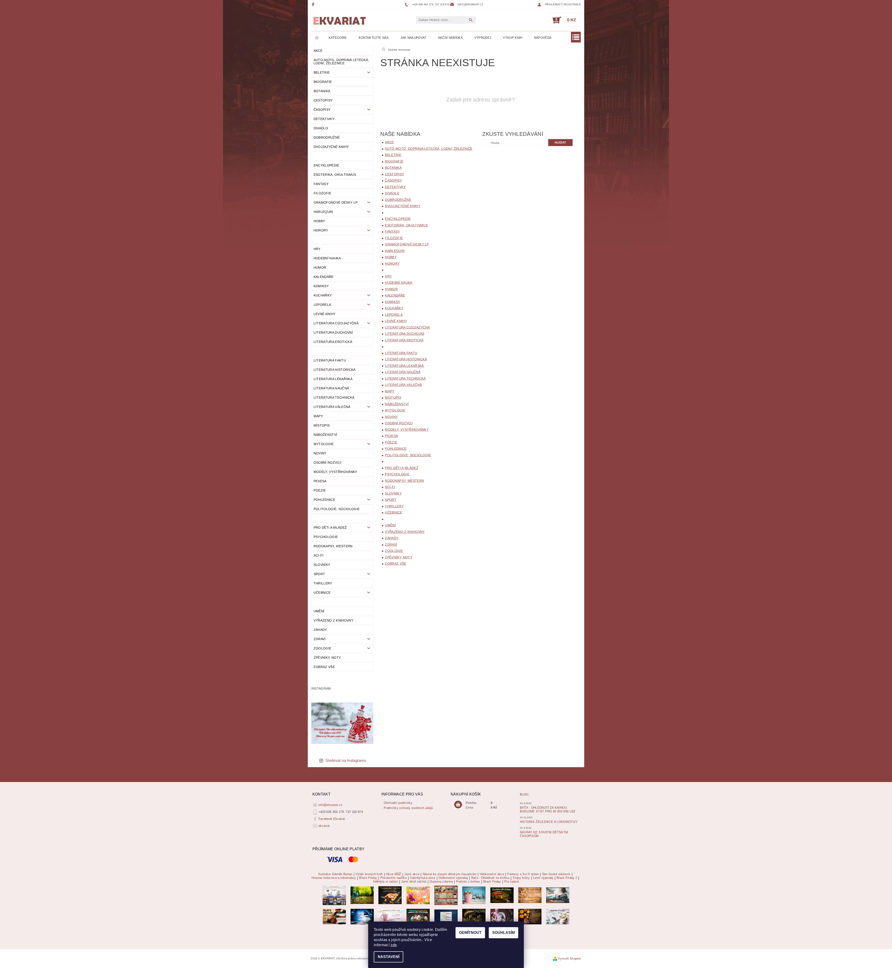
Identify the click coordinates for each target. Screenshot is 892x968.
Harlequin (323, 212)
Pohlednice (324, 500)
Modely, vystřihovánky (335, 472)
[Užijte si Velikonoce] (473, 895)
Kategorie (338, 37)
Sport (319, 574)
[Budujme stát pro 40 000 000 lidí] (446, 916)
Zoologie (322, 648)
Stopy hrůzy (521, 878)
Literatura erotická (333, 342)
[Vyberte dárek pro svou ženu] (390, 895)
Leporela (322, 304)
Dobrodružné (327, 137)
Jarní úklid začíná (413, 881)
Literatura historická (335, 370)
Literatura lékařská (333, 379)
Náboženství (325, 435)
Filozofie (322, 193)
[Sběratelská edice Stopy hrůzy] (473, 916)
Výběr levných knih (369, 874)
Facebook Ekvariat (331, 819)
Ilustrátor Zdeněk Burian (335, 874)
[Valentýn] (390, 916)
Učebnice (322, 592)
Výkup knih (512, 37)
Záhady (320, 630)
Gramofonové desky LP (335, 202)
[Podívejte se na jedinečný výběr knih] (362, 895)
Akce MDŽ (393, 874)
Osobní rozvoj (327, 462)
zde (393, 945)
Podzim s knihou (468, 881)
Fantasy (321, 184)
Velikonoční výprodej (453, 878)
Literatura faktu (330, 360)
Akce (318, 50)
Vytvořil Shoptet (569, 958)
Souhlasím (503, 933)
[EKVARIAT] (339, 21)
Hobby (319, 221)
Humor (320, 267)
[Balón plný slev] (529, 895)
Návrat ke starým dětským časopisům (450, 874)
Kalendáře (324, 277)
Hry (317, 249)
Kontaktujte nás (374, 37)
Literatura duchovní (333, 332)
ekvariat (324, 826)
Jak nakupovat (413, 37)
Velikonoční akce (492, 874)
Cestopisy (323, 100)
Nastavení (388, 957)
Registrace (572, 4)
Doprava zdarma (441, 881)
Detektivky (324, 119)
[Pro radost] (557, 916)
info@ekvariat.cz (330, 805)
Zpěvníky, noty (327, 657)
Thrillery (323, 583)
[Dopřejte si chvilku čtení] (446, 895)
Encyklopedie (326, 165)
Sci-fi (319, 555)
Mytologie (324, 444)
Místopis (322, 425)
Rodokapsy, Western (333, 546)
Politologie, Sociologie (337, 509)
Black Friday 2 (567, 878)
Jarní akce (411, 874)
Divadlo (321, 128)
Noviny (320, 453)
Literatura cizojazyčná (336, 323)
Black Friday (368, 878)
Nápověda (543, 37)
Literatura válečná (332, 407)
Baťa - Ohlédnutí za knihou (490, 878)
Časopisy (322, 109)
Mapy (318, 416)
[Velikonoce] (418, 916)
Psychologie (326, 537)
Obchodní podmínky (398, 803)
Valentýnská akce (422, 878)
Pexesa (320, 481)
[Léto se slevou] (502, 916)
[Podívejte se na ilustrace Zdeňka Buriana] (334, 895)
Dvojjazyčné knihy (331, 147)
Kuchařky (323, 295)
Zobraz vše (324, 667)
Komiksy (321, 286)
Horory (321, 230)
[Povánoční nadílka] (362, 916)
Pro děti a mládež (330, 527)
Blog (524, 794)
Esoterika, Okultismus (335, 174)
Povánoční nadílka (393, 878)
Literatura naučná (331, 388)
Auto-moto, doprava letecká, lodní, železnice (341, 61)
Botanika (322, 91)
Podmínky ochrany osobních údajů (408, 808)
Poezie (320, 490)
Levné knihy (325, 314)
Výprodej (483, 37)
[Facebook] (313, 4)
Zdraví (320, 639)
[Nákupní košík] (458, 805)
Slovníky (322, 565)
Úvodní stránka (317, 38)
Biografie (323, 82)
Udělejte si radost (385, 881)
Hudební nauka (327, 258)
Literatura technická (334, 397)
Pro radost (511, 881)
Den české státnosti (556, 874)
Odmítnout (470, 933)
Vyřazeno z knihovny (333, 620)
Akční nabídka (450, 37)
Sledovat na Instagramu (345, 761)
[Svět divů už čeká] (502, 895)
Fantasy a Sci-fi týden (523, 874)
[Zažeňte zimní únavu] (418, 895)
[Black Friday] (334, 916)
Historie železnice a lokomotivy (549, 822)
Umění (319, 611)
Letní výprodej (543, 878)
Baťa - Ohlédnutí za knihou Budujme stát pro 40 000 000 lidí (547, 809)
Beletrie (322, 72)
